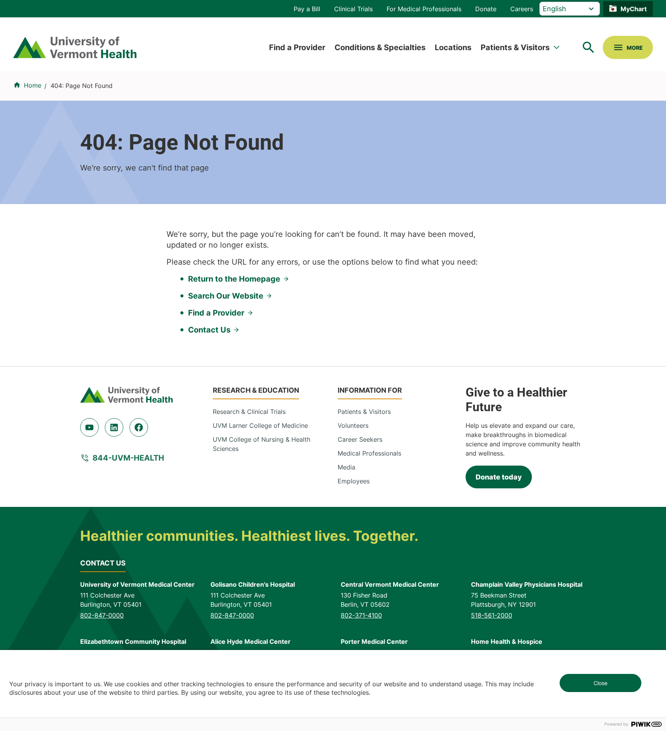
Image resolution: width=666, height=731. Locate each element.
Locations (453, 47)
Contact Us (209, 329)
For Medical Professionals (424, 9)
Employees (354, 481)
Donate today (499, 477)
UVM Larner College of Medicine (260, 425)
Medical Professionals (369, 453)
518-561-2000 (491, 615)
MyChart (634, 9)
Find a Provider (297, 47)
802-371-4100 (361, 615)
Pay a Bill (307, 9)
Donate (485, 9)
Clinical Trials (353, 9)
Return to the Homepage (234, 279)
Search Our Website (225, 296)
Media (346, 467)
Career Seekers (360, 439)
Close (600, 683)
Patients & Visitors (515, 47)
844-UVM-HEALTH (128, 458)
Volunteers (353, 425)
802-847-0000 (102, 615)
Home (32, 85)
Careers (521, 9)
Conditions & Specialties (380, 47)
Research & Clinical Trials (249, 411)
